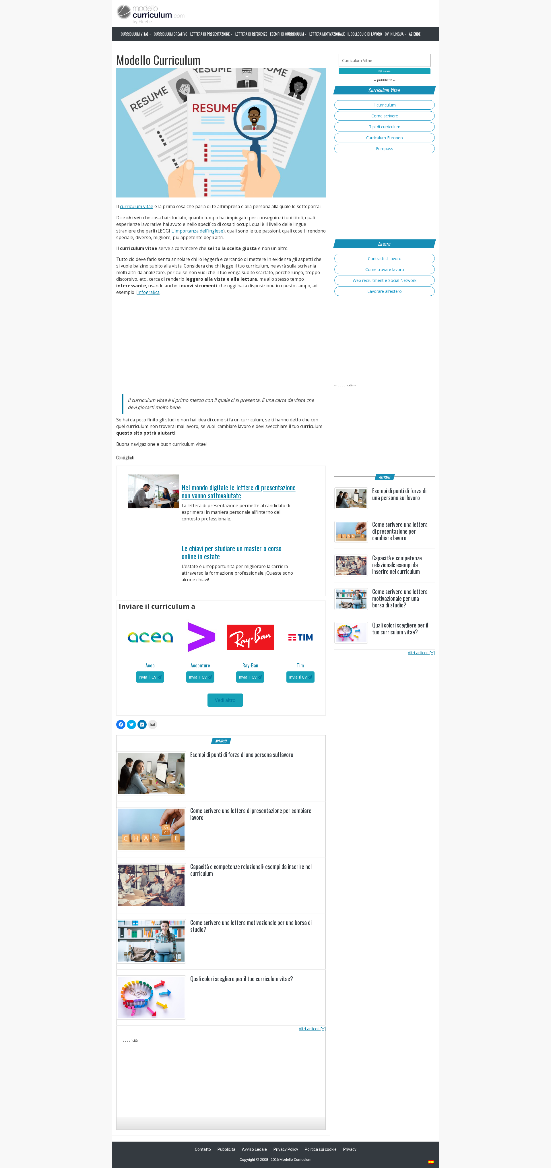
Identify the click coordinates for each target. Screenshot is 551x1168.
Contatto (203, 1149)
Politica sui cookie (321, 1149)
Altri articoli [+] (312, 1028)
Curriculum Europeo (384, 137)
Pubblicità (226, 1149)
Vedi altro (225, 700)
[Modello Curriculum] (151, 14)
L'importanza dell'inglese (197, 231)
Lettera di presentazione (210, 34)
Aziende (414, 34)
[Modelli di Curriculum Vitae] (431, 1162)
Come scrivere (384, 116)
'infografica (148, 292)
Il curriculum (384, 105)
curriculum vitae (136, 207)
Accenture (200, 665)
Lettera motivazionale (327, 34)
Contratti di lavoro (384, 258)
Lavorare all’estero (384, 291)
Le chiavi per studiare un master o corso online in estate (232, 552)
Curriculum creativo (170, 34)
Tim (300, 665)
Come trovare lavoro (384, 269)
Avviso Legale (254, 1149)
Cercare (386, 71)
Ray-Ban (250, 665)
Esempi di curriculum (287, 34)
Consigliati (312, 469)
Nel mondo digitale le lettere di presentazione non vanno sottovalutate (239, 491)
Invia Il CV (148, 677)
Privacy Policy (285, 1149)
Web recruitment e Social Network (384, 280)
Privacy (349, 1149)
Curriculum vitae (134, 34)
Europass (384, 148)
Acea (150, 665)
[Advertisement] (221, 343)
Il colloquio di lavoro (365, 34)
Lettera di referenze (251, 34)
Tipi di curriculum (384, 126)
